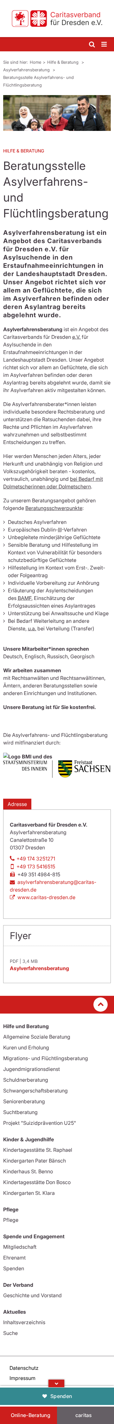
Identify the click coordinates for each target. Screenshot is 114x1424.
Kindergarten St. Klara (29, 1193)
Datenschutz (24, 1368)
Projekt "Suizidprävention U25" (39, 1123)
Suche (10, 1333)
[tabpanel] (57, 113)
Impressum (22, 1378)
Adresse (17, 804)
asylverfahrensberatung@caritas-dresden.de (53, 886)
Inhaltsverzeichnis (24, 1322)
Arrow (56, 1383)
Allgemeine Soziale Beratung (36, 1037)
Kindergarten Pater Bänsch (34, 1160)
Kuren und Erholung (26, 1047)
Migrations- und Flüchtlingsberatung (45, 1058)
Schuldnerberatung (25, 1080)
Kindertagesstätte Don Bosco (37, 1182)
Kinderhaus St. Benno (28, 1171)
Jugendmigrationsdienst (31, 1069)
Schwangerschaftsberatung (35, 1090)
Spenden (61, 1396)
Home (35, 62)
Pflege (10, 1220)
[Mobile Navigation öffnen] (104, 44)
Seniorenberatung (24, 1101)
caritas (83, 1415)
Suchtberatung (20, 1112)
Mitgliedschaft (19, 1247)
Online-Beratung (31, 1415)
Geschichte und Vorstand (32, 1295)
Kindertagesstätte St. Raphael (37, 1150)
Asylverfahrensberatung (27, 69)
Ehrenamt (14, 1257)
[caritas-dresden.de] (57, 18)
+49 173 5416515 (35, 866)
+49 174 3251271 (35, 858)
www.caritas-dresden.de (46, 897)
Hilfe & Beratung (63, 62)
